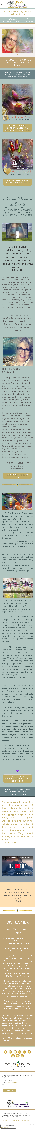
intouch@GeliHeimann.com (14, 1084)
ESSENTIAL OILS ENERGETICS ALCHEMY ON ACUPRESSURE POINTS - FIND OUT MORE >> (17, 182)
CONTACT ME (9, 1090)
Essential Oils (22, 606)
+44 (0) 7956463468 (12, 1082)
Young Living (9, 606)
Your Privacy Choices (9, 1125)
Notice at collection (5, 1127)
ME (3, 1087)
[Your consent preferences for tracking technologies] (32, 1126)
